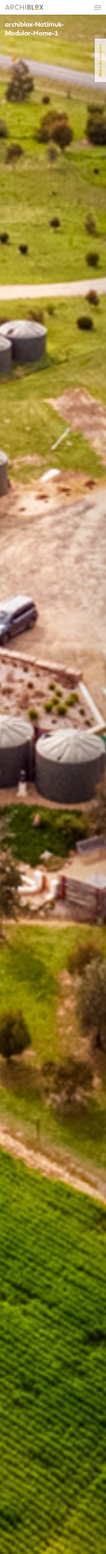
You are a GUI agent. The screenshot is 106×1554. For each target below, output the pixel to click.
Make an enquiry (100, 60)
